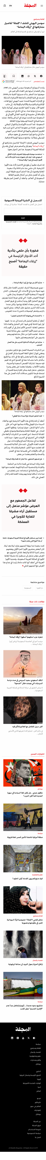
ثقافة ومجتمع (39, 19)
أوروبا (39, 1079)
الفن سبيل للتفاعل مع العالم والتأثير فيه (27, 727)
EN (10, 5)
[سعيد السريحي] (23, 664)
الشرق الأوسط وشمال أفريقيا (30, 1075)
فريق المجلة (36, 1125)
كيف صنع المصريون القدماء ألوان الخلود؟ (27, 879)
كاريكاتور (38, 1102)
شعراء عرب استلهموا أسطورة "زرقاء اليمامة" (26, 637)
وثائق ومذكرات (35, 1060)
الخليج (38, 1071)
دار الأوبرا (40, 588)
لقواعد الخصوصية (11, 222)
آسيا (39, 1087)
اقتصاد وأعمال (38, 960)
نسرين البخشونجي (38, 81)
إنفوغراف (37, 1110)
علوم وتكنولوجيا (37, 875)
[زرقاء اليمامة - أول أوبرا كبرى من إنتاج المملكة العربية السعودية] (23, 620)
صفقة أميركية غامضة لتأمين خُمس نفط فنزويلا (25, 837)
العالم (39, 1091)
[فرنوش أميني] (23, 710)
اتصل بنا (38, 1137)
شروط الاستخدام (34, 1129)
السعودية (27, 588)
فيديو (39, 1098)
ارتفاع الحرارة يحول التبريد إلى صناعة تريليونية (25, 964)
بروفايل (40, 789)
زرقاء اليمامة (38, 146)
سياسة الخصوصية (34, 1133)
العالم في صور (35, 1106)
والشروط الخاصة (37, 224)
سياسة (40, 833)
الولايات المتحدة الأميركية (32, 1083)
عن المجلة (37, 1121)
